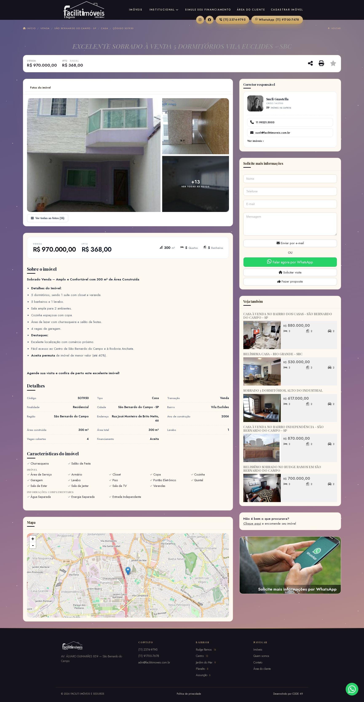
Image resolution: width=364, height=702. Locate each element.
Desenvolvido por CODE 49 (288, 693)
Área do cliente (251, 9)
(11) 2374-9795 (234, 19)
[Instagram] (200, 20)
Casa (104, 28)
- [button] (32, 545)
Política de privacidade (189, 693)
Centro (202, 656)
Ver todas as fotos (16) (49, 218)
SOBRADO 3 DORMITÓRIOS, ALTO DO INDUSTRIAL (283, 390)
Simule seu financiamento (208, 9)
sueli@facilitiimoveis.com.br (272, 133)
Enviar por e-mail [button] (292, 243)
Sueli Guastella (277, 99)
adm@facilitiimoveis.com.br (154, 662)
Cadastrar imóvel (287, 9)
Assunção (203, 675)
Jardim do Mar (206, 662)
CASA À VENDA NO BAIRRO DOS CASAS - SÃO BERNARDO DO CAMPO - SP (287, 316)
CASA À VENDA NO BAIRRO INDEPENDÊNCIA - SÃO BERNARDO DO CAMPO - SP (283, 429)
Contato (257, 662)
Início (31, 28)
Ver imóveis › (255, 141)
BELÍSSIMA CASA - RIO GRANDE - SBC (272, 354)
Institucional (162, 9)
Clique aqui (252, 523)
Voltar (335, 28)
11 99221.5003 (265, 122)
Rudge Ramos (206, 649)
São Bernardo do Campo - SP (75, 28)
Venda (45, 28)
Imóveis (135, 9)
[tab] (40, 88)
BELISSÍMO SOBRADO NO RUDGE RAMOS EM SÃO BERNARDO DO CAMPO (282, 469)
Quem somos (261, 656)
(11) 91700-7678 (279, 19)
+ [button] (32, 538)
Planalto (202, 669)
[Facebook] (210, 20)
